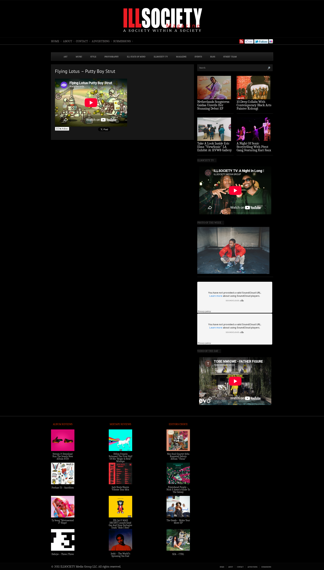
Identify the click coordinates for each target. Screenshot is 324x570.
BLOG (212, 56)
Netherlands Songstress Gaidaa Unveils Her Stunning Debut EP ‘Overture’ (213, 107)
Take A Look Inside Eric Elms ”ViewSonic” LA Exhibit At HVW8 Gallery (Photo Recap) (214, 149)
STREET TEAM (230, 56)
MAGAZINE (181, 56)
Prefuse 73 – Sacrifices (63, 487)
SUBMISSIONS (122, 41)
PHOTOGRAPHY (111, 56)
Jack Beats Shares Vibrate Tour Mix (120, 488)
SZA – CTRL (178, 554)
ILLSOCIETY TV (161, 56)
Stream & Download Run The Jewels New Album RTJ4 (62, 456)
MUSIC (79, 56)
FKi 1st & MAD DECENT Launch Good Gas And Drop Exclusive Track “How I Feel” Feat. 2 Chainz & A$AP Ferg (120, 526)
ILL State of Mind (136, 56)
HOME (55, 41)
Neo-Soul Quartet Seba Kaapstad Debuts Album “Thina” (178, 456)
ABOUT (67, 41)
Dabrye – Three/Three (63, 554)
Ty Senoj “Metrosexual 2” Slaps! (63, 521)
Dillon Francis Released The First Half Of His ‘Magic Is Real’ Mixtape (120, 458)
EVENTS (198, 56)
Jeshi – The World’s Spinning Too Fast (120, 554)
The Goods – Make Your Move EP (178, 521)
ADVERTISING (101, 41)
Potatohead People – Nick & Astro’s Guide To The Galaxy (178, 489)
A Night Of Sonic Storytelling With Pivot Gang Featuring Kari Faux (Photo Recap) (254, 149)
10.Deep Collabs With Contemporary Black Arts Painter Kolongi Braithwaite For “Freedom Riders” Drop (254, 108)
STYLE (93, 56)
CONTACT (82, 41)
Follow (64, 128)
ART (66, 56)
